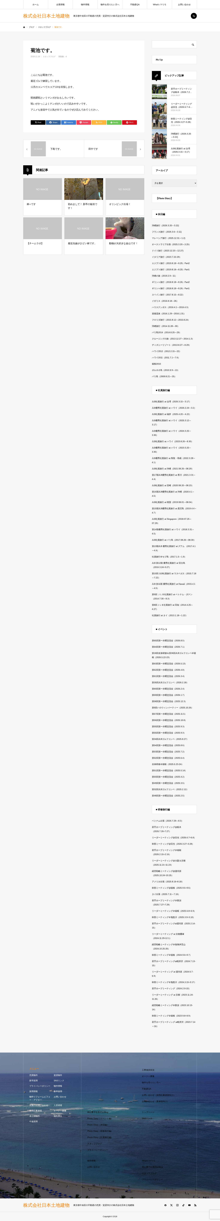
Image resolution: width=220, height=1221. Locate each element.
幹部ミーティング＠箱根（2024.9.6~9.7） (172, 955)
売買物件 (33, 1075)
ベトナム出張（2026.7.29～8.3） (167, 821)
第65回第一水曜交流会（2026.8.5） (169, 640)
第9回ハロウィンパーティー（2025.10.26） (172, 707)
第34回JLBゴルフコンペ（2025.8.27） (170, 739)
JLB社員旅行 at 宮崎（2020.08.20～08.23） (173, 485)
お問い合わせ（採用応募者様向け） (158, 1095)
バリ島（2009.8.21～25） (164, 376)
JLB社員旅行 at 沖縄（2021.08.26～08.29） (173, 468)
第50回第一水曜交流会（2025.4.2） (169, 777)
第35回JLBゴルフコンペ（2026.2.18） (170, 682)
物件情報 (85, 4)
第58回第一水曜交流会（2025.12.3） (169, 701)
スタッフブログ (49, 57)
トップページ (148, 1112)
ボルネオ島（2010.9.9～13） (165, 370)
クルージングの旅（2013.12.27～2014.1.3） (173, 338)
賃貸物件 (58, 1075)
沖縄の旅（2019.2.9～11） (164, 276)
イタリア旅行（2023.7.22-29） (166, 257)
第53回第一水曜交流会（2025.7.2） (169, 751)
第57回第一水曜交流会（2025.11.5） (169, 714)
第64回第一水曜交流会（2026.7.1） (169, 647)
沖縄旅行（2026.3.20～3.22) (165, 225)
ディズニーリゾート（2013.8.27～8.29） (171, 345)
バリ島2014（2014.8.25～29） (166, 332)
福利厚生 (58, 1116)
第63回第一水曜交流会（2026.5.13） (169, 663)
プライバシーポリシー (39, 1086)
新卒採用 (33, 1080)
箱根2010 (156, 364)
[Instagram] (177, 1205)
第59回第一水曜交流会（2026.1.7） (169, 695)
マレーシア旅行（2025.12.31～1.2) (168, 238)
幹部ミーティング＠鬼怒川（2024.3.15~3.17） (174, 982)
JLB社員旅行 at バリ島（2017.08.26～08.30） (174, 540)
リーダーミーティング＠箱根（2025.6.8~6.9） (174, 911)
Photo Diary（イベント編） (100, 1118)
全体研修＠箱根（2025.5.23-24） (167, 764)
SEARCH (194, 16)
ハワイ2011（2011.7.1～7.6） (166, 357)
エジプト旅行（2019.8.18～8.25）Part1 (171, 269)
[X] (171, 1205)
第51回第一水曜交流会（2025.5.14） (169, 770)
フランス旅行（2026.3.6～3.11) (167, 232)
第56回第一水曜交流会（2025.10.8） (169, 720)
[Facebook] (165, 1205)
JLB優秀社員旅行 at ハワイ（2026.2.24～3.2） (174, 408)
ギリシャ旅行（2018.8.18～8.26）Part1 (171, 288)
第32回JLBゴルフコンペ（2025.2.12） (170, 789)
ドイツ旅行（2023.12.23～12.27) (167, 250)
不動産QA (134, 4)
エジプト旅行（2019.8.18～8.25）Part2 (171, 263)
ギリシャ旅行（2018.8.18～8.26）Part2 (171, 282)
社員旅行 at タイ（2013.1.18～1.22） (170, 615)
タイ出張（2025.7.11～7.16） (166, 894)
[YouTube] (189, 1205)
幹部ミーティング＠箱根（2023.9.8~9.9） (172, 1016)
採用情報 (33, 1091)
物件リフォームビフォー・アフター (39, 1098)
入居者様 (58, 1105)
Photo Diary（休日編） (98, 1125)
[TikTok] (183, 1205)
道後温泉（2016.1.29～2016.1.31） (169, 313)
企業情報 (60, 4)
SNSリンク (59, 1080)
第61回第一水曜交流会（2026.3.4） (169, 676)
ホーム (35, 4)
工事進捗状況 (148, 1070)
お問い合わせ (184, 4)
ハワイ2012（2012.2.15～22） (166, 351)
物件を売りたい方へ (110, 4)
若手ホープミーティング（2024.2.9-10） (171, 988)
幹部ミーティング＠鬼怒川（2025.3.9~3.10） (173, 917)
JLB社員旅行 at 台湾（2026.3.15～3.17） (171, 401)
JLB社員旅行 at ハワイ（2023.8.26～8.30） (172, 441)
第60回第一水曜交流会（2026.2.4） (169, 689)
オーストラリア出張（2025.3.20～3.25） (171, 244)
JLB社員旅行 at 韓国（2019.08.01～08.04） (173, 502)
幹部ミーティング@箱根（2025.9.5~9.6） (172, 888)
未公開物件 (34, 1116)
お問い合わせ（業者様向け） (155, 1101)
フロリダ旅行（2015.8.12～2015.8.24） (171, 320)
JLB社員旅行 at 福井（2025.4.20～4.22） (171, 414)
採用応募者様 (35, 1110)
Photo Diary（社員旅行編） (100, 1137)
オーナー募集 (60, 1110)
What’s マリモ (159, 4)
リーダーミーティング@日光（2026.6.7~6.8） (174, 837)
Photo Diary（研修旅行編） (100, 1131)
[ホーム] (24, 27)
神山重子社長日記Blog (97, 1112)
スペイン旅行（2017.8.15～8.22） (168, 294)
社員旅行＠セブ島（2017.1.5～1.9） (169, 556)
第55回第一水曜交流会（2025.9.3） (169, 726)
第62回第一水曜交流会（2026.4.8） (169, 670)
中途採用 (33, 1121)
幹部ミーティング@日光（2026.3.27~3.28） (173, 844)
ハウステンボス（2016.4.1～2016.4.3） (171, 307)
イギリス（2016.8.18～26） (165, 301)
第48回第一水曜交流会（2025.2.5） (169, 795)
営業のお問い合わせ (38, 1105)
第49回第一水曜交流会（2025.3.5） (169, 783)
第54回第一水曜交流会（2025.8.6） (169, 745)
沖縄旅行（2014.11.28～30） (165, 326)
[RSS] (195, 1205)
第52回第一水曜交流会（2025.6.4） (169, 758)
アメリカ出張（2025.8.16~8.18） (168, 881)
